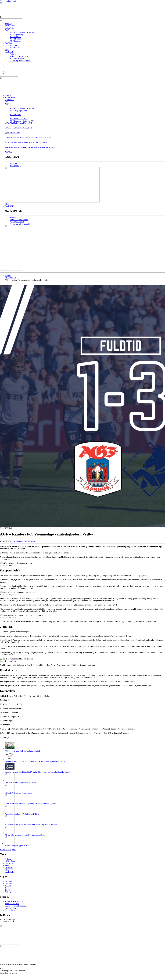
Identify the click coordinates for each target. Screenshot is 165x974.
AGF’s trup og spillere (18, 111)
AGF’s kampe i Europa (18, 119)
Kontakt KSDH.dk (17, 58)
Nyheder (8, 24)
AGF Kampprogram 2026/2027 (22, 32)
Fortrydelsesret (10, 910)
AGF (7, 30)
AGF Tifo (13, 45)
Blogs (7, 50)
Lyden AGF (9, 28)
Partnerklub (14, 54)
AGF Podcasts (15, 41)
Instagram (8, 883)
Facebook (8, 881)
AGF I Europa (15, 39)
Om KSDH (9, 52)
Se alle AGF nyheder (8, 850)
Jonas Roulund (17, 541)
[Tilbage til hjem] (3, 9)
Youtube (8, 886)
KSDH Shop (10, 26)
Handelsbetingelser (12, 908)
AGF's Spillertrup (16, 34)
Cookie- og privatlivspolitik (20, 61)
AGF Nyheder (29, 541)
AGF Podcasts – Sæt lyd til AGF (22, 121)
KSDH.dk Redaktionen (19, 56)
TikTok (7, 890)
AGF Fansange (15, 47)
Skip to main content (8, 1)
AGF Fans (9, 43)
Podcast (8, 892)
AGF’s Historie (15, 37)
